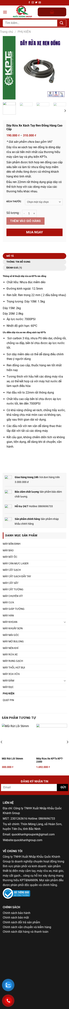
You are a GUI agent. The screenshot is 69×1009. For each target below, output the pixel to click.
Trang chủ (6, 31)
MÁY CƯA (8, 602)
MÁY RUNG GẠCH (13, 660)
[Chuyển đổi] (64, 622)
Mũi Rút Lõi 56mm (12, 758)
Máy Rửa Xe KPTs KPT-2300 (49, 760)
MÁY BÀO (8, 550)
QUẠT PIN (8, 700)
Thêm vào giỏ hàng (25, 221)
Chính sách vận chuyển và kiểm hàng (27, 927)
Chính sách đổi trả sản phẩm (21, 922)
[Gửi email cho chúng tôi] (40, 2)
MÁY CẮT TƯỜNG (13, 589)
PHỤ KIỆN (24, 31)
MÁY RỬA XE (10, 654)
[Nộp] (61, 23)
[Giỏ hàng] (52, 12)
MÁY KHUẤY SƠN (13, 628)
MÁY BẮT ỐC (10, 556)
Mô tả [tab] (10, 256)
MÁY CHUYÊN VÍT (13, 596)
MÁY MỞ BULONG (13, 641)
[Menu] (5, 12)
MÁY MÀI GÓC (11, 634)
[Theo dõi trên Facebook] (29, 2)
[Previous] (8, 67)
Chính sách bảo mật (16, 917)
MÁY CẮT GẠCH (12, 569)
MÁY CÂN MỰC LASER (16, 563)
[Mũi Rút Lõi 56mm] (17, 739)
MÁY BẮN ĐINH (11, 543)
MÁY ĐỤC (8, 687)
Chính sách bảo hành (16, 913)
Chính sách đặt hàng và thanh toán (25, 931)
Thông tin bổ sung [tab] (18, 261)
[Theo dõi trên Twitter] (36, 2)
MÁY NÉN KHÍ (10, 648)
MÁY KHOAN (10, 621)
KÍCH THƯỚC (13, 201)
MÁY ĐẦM (8, 680)
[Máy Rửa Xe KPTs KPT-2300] (51, 739)
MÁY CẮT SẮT (10, 582)
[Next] (60, 67)
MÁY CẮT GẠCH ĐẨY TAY (17, 576)
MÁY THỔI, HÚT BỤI (14, 667)
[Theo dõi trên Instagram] (33, 2)
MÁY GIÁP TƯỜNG (13, 608)
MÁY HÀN (8, 615)
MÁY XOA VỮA (11, 673)
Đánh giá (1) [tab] (14, 267)
